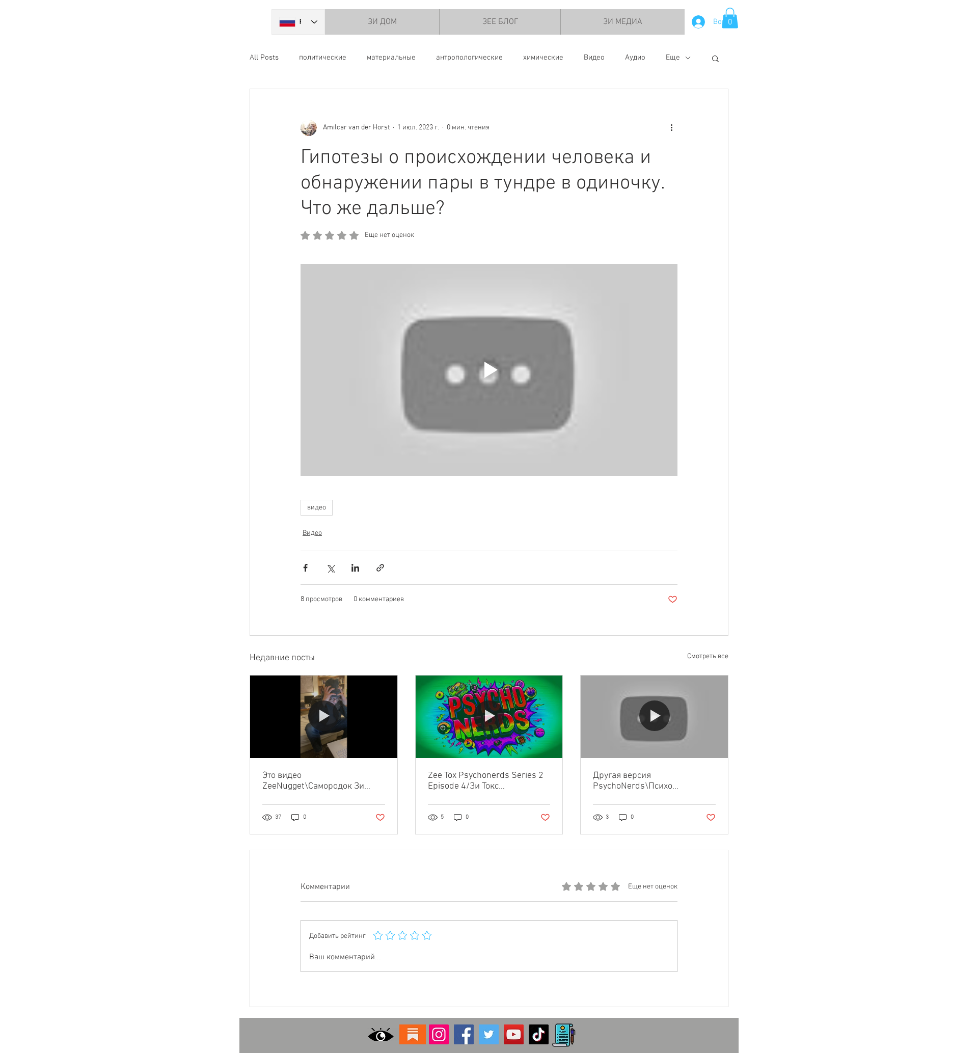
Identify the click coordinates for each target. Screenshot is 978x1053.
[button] (730, 18)
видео (316, 507)
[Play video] (489, 370)
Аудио (635, 57)
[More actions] (671, 128)
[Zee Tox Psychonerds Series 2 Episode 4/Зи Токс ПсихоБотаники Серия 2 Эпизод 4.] (489, 717)
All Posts (264, 57)
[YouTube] (514, 1034)
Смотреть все (707, 656)
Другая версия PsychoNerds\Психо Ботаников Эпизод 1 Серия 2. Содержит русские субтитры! (651, 781)
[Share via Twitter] (330, 568)
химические (543, 57)
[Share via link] (380, 568)
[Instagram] (439, 1034)
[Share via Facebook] (305, 568)
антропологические (469, 57)
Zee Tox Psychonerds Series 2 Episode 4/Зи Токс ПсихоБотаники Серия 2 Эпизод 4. (486, 781)
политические (322, 57)
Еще (673, 57)
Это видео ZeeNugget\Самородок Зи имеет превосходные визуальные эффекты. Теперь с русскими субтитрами (320, 781)
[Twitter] (489, 1034)
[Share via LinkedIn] (355, 568)
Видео (594, 57)
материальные (391, 57)
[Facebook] (464, 1034)
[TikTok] (539, 1034)
